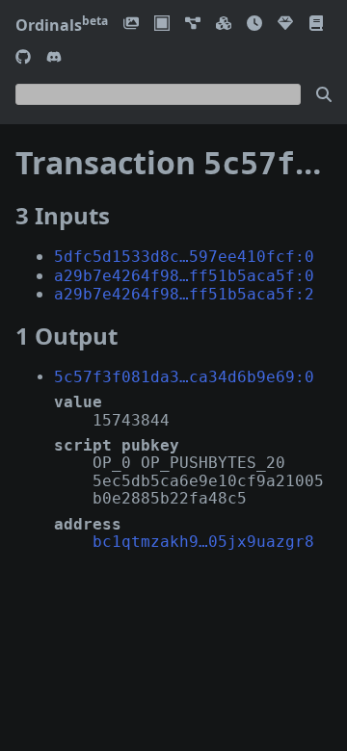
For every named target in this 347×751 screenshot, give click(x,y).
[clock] (254, 24)
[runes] (162, 24)
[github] (23, 58)
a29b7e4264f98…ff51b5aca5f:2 (184, 294)
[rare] (285, 24)
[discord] (54, 58)
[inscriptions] (131, 24)
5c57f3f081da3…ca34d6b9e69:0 (184, 377)
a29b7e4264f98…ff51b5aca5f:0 (184, 276)
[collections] (192, 24)
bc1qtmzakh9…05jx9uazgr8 (203, 541)
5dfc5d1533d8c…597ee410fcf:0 (184, 256)
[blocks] (223, 24)
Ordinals (61, 25)
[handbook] (316, 24)
